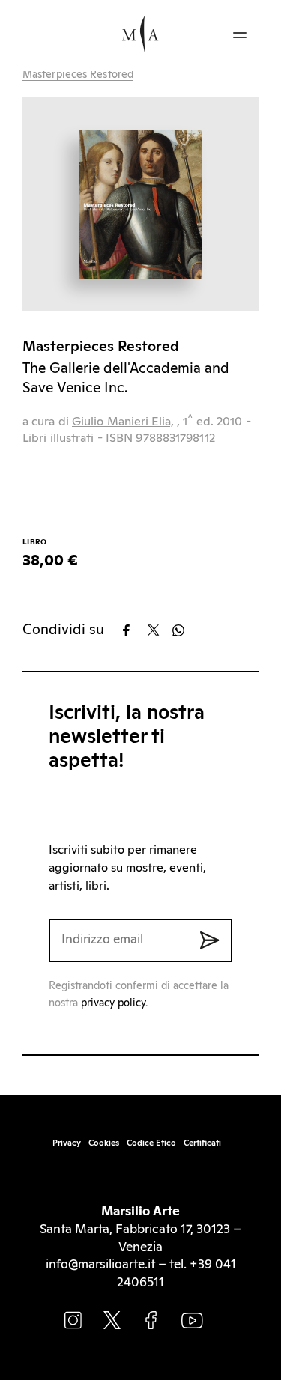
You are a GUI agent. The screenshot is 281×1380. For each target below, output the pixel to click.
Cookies (103, 1143)
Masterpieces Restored (77, 75)
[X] (158, 630)
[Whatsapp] (183, 630)
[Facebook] (134, 630)
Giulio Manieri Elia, (123, 422)
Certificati (202, 1143)
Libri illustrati (58, 438)
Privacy (66, 1143)
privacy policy (113, 1003)
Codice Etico (151, 1143)
